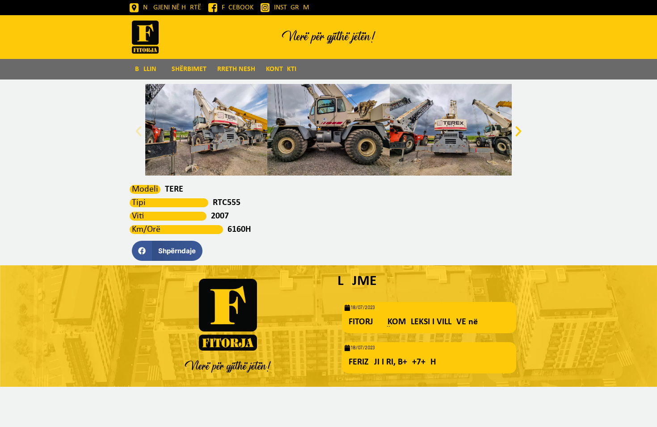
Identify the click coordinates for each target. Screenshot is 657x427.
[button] (138, 131)
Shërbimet (189, 69)
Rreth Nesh (236, 69)
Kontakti (281, 69)
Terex (176, 189)
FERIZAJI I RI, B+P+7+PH (392, 362)
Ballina (148, 69)
